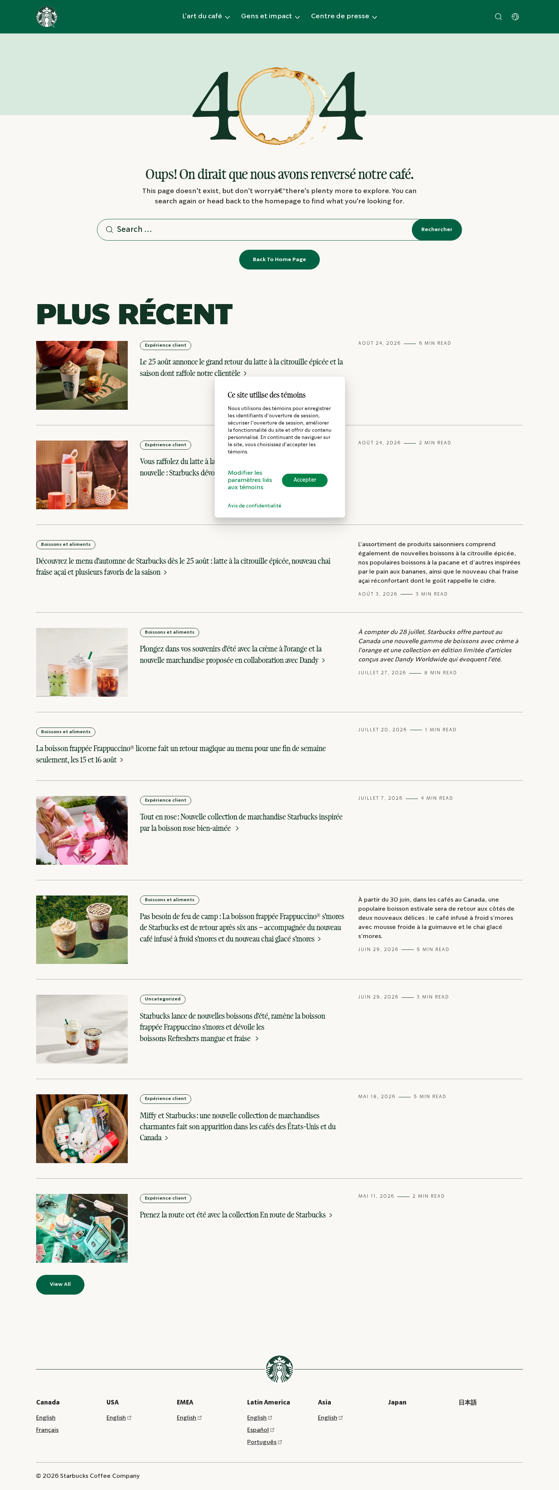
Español (258, 1430)
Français (47, 1430)
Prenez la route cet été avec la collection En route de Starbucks (233, 1214)
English (46, 1418)
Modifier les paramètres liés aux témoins (250, 480)
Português (261, 1442)
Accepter (305, 480)
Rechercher (437, 229)
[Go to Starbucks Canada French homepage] (46, 16)
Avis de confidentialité (254, 506)
